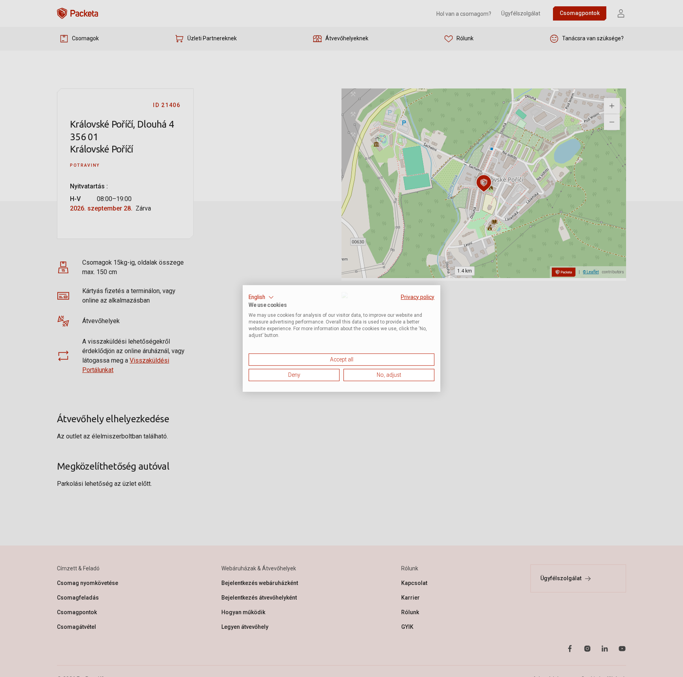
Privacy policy (417, 297)
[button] (261, 297)
